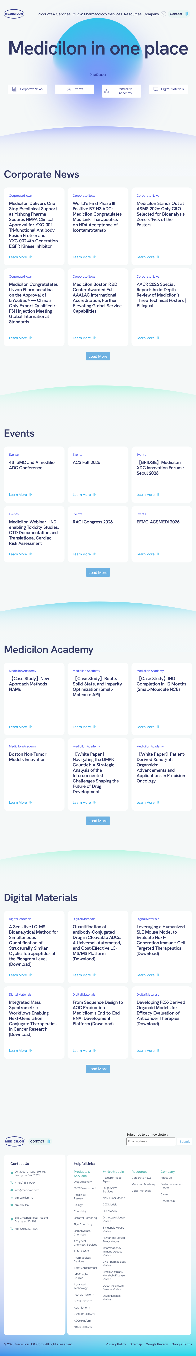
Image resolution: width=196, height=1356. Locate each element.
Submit (185, 1141)
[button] (98, 356)
